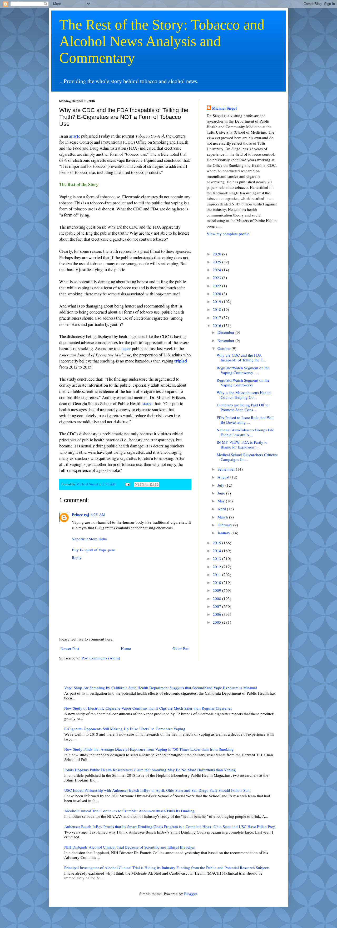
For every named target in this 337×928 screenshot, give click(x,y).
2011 (217, 574)
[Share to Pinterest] (156, 484)
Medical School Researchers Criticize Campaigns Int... (247, 457)
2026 (217, 253)
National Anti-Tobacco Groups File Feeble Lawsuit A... (245, 432)
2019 (217, 301)
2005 (217, 622)
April (222, 508)
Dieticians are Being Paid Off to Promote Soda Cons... (243, 407)
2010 (217, 582)
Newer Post (70, 648)
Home (126, 648)
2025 (217, 261)
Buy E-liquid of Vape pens (94, 549)
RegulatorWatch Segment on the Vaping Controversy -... (243, 370)
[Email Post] (127, 484)
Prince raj (80, 514)
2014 (217, 550)
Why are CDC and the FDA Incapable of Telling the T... (241, 357)
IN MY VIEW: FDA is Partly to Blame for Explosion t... (242, 445)
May (221, 500)
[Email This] (136, 484)
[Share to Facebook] (151, 484)
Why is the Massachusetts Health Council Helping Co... (244, 395)
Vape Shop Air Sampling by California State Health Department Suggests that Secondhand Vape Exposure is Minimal (160, 687)
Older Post (181, 648)
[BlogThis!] (141, 484)
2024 (217, 269)
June (221, 493)
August (223, 477)
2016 (217, 325)
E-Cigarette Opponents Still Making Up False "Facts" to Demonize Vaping (124, 728)
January (224, 532)
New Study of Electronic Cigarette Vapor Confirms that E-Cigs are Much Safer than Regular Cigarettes (148, 708)
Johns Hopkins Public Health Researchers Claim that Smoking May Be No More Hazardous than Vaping (150, 769)
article (74, 136)
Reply (77, 557)
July (221, 485)
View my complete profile (228, 233)
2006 (217, 614)
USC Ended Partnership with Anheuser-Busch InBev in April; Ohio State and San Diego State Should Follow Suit (157, 790)
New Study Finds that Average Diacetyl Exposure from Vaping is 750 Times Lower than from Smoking (149, 749)
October (224, 348)
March (223, 517)
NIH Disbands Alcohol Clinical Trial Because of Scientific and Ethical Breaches (129, 847)
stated (147, 403)
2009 (217, 590)
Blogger (190, 893)
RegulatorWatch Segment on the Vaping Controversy (243, 382)
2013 (217, 558)
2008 (217, 598)
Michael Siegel (224, 108)
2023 (217, 277)
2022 (217, 285)
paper (126, 348)
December (226, 332)
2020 (217, 293)
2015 (217, 542)
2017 (217, 317)
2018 (217, 309)
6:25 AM (98, 514)
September (226, 469)
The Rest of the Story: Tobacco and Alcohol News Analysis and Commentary (162, 41)
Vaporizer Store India (89, 538)
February (225, 524)
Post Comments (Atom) (101, 657)
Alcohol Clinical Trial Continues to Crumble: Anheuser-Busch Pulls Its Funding (129, 810)
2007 (217, 606)
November (226, 340)
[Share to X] (146, 484)
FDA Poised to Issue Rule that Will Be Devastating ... (245, 420)
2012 (217, 566)
